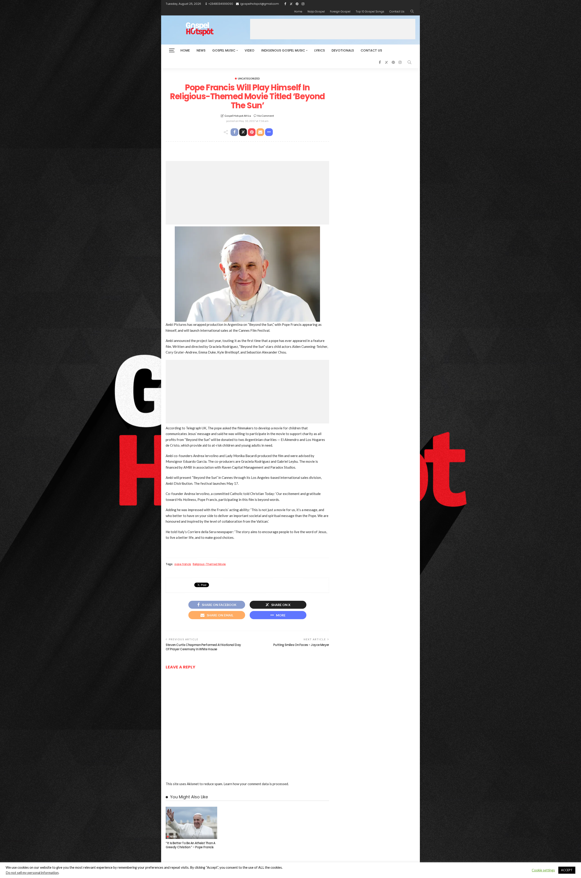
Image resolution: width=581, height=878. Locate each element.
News (201, 50)
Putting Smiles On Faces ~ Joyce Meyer (301, 645)
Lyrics (319, 50)
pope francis (183, 564)
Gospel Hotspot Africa (237, 115)
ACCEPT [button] (567, 870)
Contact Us (396, 11)
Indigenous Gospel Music (283, 50)
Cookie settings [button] (543, 870)
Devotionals (343, 50)
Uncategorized (249, 78)
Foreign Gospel (340, 11)
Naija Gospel (316, 11)
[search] (412, 11)
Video (249, 50)
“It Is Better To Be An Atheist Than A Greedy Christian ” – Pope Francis (190, 845)
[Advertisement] (332, 29)
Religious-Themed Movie (209, 564)
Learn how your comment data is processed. (256, 784)
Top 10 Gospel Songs (370, 11)
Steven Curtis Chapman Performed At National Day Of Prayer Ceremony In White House (203, 647)
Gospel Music (223, 50)
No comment (265, 115)
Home (298, 11)
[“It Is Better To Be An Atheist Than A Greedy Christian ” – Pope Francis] (191, 823)
